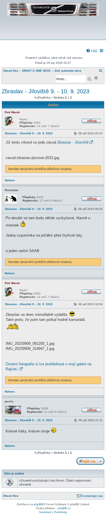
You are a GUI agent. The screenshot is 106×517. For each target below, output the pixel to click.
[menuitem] (91, 50)
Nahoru (10, 180)
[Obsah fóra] (53, 35)
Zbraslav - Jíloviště (72, 142)
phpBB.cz (64, 508)
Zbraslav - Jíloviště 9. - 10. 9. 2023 (45, 91)
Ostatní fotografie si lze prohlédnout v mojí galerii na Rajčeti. (48, 366)
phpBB (38, 504)
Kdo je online (14, 473)
